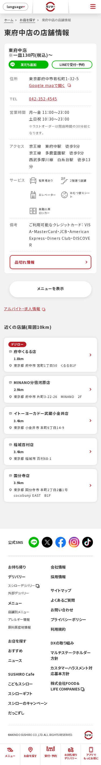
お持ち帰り (17, 567)
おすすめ (15, 650)
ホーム (8, 19)
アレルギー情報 (19, 619)
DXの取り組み (62, 643)
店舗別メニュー (18, 611)
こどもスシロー (20, 683)
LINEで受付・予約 (72, 64)
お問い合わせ (62, 609)
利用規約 (58, 629)
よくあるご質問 (63, 600)
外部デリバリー (18, 593)
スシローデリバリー (22, 585)
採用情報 (58, 576)
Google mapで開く (47, 85)
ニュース (15, 660)
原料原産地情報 (19, 627)
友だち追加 (28, 64)
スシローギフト (20, 693)
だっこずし (16, 712)
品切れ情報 (25, 262)
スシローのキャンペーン (27, 703)
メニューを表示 (50, 288)
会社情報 (58, 567)
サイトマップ (61, 590)
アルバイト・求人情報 (22, 308)
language (15, 6)
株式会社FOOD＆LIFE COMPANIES (66, 686)
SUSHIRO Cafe (21, 674)
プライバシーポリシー (68, 619)
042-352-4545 (43, 98)
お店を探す (27, 19)
